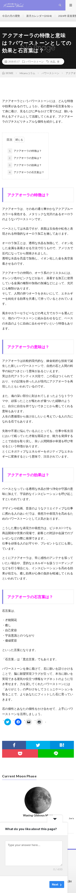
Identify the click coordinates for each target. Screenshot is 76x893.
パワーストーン (35, 61)
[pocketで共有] (20, 753)
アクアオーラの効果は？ (25, 165)
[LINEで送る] (56, 753)
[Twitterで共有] (38, 745)
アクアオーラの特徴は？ (25, 150)
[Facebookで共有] (14, 745)
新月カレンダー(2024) (39, 15)
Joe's (71, 818)
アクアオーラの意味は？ (25, 158)
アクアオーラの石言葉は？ (26, 172)
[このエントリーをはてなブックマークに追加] (62, 745)
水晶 (52, 61)
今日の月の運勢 (11, 15)
